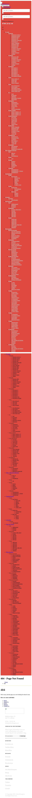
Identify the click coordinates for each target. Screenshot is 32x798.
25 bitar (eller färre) (16, 209)
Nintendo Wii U (15, 37)
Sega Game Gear (15, 91)
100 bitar (13, 212)
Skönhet (13, 341)
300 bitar (13, 215)
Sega (9, 84)
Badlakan (13, 251)
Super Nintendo (15, 43)
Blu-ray (13, 153)
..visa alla (13, 134)
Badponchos (14, 252)
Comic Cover (18, 185)
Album (16, 183)
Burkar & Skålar (15, 235)
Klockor (13, 242)
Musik (9, 157)
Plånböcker (14, 332)
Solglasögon (14, 335)
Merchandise (8, 229)
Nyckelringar (18, 189)
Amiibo (13, 54)
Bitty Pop (13, 191)
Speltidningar (14, 172)
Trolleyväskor (14, 293)
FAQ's (5, 703)
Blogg (7, 772)
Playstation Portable (16, 76)
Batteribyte (14, 147)
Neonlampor (14, 270)
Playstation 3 (14, 70)
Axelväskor (14, 301)
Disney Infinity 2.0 (16, 113)
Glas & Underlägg (16, 231)
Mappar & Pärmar (15, 263)
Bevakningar (9, 763)
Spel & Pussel (8, 201)
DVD (12, 154)
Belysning (10, 266)
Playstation (11, 66)
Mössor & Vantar (15, 289)
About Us (6, 702)
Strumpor (13, 286)
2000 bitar (13, 222)
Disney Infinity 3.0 (16, 114)
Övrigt (13, 167)
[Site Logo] (5, 4)
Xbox (9, 77)
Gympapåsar (14, 299)
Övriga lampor (15, 274)
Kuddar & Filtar (15, 244)
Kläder (10, 281)
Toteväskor (14, 303)
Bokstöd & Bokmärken (17, 260)
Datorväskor (14, 307)
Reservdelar (11, 125)
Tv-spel (7, 32)
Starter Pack (14, 124)
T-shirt (13, 282)
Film (9, 151)
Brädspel (13, 205)
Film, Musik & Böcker (10, 150)
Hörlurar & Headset (16, 279)
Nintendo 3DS (15, 45)
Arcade (16, 196)
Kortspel (13, 207)
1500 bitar (13, 220)
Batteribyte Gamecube (16, 149)
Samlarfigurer (8, 173)
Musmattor (14, 99)
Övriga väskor (14, 311)
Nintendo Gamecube (16, 40)
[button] (1, 3)
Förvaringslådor (15, 262)
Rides (16, 182)
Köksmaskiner (15, 237)
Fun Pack (13, 117)
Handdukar (14, 253)
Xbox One (14, 80)
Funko (10, 175)
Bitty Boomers (15, 278)
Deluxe (16, 179)
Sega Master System (16, 90)
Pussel (9, 218)
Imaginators (14, 102)
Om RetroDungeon (11, 769)
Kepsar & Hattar (15, 333)
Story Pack (14, 121)
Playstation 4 (14, 69)
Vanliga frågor (9, 747)
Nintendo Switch (15, 36)
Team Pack (14, 120)
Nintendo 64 (14, 41)
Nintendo (10, 33)
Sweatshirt (14, 285)
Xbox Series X (15, 79)
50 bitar (13, 211)
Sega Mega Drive (15, 88)
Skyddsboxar (11, 135)
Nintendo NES (15, 44)
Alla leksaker (14, 200)
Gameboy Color (15, 50)
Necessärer (14, 296)
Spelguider (14, 165)
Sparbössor (14, 246)
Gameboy (13, 51)
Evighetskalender (15, 259)
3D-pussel (13, 226)
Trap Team (14, 105)
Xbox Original (15, 83)
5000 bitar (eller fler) (16, 224)
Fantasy (13, 161)
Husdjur (13, 343)
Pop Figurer (14, 176)
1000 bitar (13, 219)
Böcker (10, 160)
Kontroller (14, 95)
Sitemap (6, 704)
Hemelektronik (12, 275)
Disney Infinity (12, 110)
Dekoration (11, 240)
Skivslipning (14, 146)
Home (5, 700)
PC (9, 92)
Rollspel (13, 164)
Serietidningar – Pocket (17, 171)
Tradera (7, 782)
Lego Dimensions (12, 116)
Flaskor (13, 234)
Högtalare (13, 277)
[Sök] (2, 13)
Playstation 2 (14, 72)
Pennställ (13, 257)
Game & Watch (15, 52)
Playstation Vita (15, 74)
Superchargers (14, 103)
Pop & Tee (17, 178)
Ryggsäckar (14, 292)
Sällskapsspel (14, 204)
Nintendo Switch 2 (16, 34)
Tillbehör (13, 96)
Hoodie (13, 284)
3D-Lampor (14, 267)
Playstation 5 (14, 68)
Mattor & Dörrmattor (16, 245)
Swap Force (14, 106)
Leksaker (7, 197)
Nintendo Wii (14, 39)
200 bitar (13, 213)
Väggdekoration (15, 241)
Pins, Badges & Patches (17, 340)
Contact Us (6, 706)
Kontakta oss (9, 744)
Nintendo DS (14, 47)
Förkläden (13, 238)
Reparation (11, 145)
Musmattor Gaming (16, 98)
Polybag (13, 123)
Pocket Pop (14, 187)
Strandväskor (14, 306)
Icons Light (14, 271)
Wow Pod (13, 273)
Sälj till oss (8, 776)
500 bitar (13, 216)
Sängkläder (14, 255)
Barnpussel (11, 208)
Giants (13, 107)
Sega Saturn (14, 87)
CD (12, 158)
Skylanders (11, 101)
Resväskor (14, 295)
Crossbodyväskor (15, 300)
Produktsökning (6, 8)
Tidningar (10, 168)
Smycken (13, 339)
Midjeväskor (14, 310)
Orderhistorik (9, 760)
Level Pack (14, 118)
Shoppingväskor (15, 304)
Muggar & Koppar (16, 233)
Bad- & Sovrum (12, 249)
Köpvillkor (8, 750)
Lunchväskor (14, 308)
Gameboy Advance (16, 48)
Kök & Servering (12, 230)
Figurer (16, 190)
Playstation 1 (14, 73)
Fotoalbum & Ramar (16, 264)
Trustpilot (8, 785)
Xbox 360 (13, 81)
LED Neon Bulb (15, 268)
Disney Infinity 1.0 (16, 112)
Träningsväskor (15, 297)
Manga (13, 162)
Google (7, 788)
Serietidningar (14, 169)
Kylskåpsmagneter (16, 248)
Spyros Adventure (15, 109)
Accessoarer (11, 329)
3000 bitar (13, 223)
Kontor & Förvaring (13, 256)
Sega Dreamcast (15, 85)
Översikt (7, 756)
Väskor (10, 290)
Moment (17, 180)
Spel (12, 94)
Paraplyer (13, 336)
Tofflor (13, 288)
